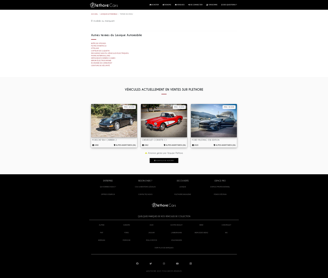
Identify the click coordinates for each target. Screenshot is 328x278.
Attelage (95, 48)
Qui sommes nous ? (108, 187)
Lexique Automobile (108, 14)
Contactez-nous (145, 194)
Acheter (155, 5)
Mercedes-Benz (201, 233)
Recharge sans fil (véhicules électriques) (110, 53)
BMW (201, 225)
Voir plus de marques (164, 248)
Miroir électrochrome (101, 60)
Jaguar (151, 233)
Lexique (182, 187)
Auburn (126, 225)
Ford (126, 233)
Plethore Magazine (182, 194)
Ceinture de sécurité (100, 65)
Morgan (101, 240)
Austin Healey (176, 225)
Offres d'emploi (108, 194)
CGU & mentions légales (145, 187)
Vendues (180, 5)
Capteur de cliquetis (100, 51)
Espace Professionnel (220, 187)
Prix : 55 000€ (229, 107)
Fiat (101, 233)
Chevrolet (226, 225)
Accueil (94, 14)
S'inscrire (212, 5)
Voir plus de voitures (165, 160)
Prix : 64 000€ (129, 107)
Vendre (167, 5)
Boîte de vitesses (98, 43)
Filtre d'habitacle (98, 46)
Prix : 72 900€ (179, 107)
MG (226, 233)
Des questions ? (230, 5)
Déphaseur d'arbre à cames (103, 58)
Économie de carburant (101, 63)
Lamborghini (176, 233)
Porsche (126, 240)
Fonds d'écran (220, 194)
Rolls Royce (151, 240)
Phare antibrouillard (100, 56)
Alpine (101, 225)
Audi (151, 225)
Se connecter (196, 5)
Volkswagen (176, 240)
